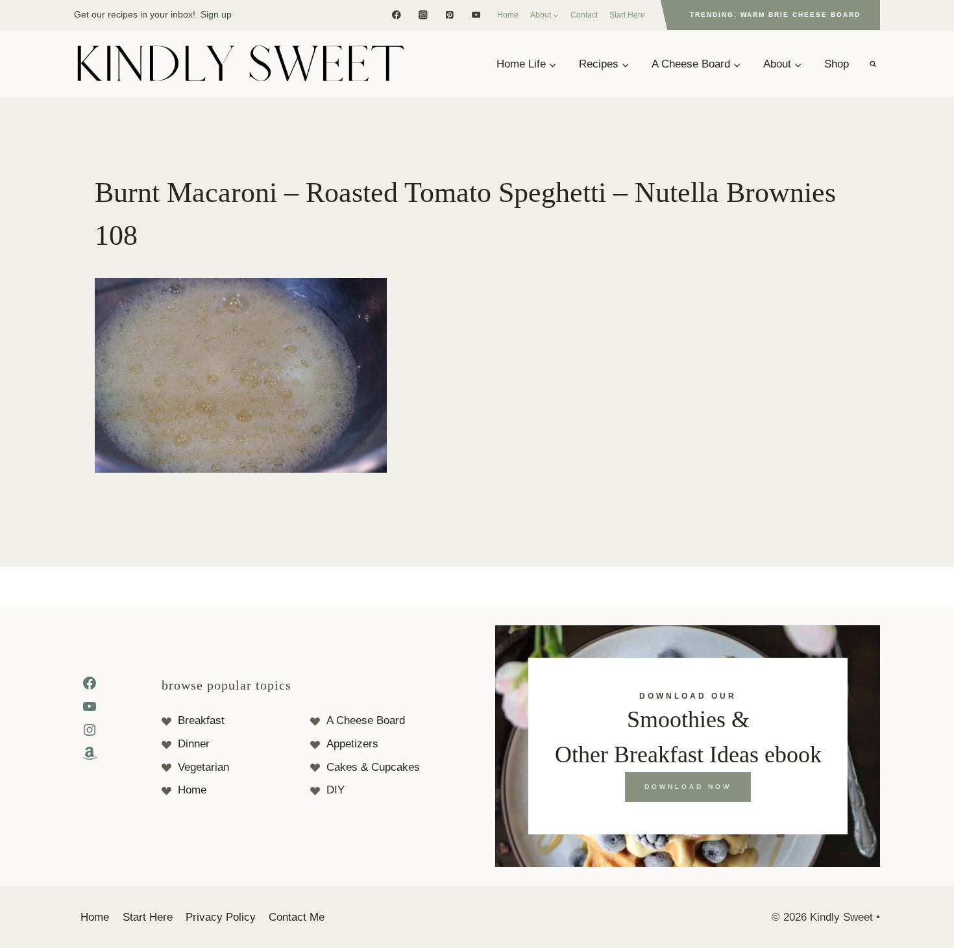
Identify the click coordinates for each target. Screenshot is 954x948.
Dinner (194, 744)
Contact (584, 14)
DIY (335, 790)
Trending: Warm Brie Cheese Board (775, 14)
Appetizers (352, 744)
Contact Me (296, 917)
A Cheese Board (365, 720)
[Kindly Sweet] (240, 64)
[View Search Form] (872, 64)
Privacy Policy (221, 917)
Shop (836, 64)
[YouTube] (476, 14)
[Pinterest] (449, 14)
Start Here (627, 14)
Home (508, 14)
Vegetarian (203, 767)
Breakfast (201, 720)
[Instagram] (423, 14)
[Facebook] (396, 14)
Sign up (216, 14)
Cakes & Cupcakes (373, 767)
